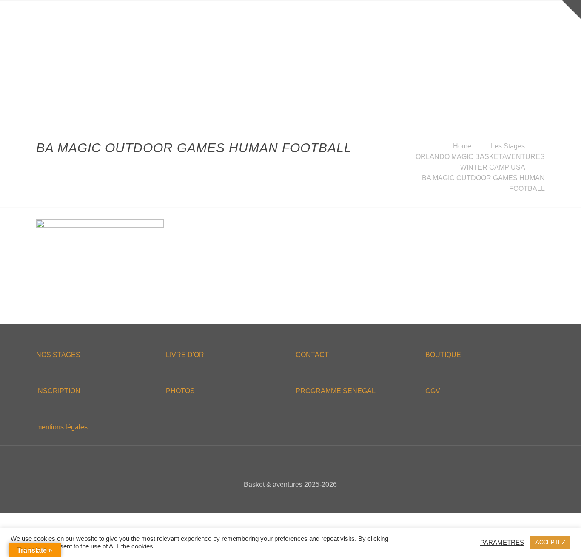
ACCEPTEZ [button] (550, 542)
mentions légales (62, 427)
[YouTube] (296, 499)
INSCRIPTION (58, 391)
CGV (432, 391)
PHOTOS (180, 391)
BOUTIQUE (443, 354)
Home (462, 146)
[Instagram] (307, 499)
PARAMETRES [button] (502, 542)
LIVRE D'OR (185, 354)
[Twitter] (284, 499)
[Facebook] (273, 499)
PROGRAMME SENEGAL (336, 391)
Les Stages (508, 146)
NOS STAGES (58, 354)
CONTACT (312, 354)
